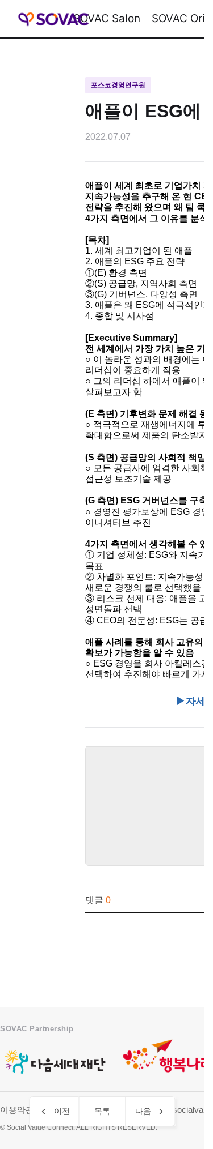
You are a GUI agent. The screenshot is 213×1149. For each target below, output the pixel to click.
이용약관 (17, 1109)
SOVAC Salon (106, 18)
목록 (102, 1111)
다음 (143, 1111)
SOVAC (53, 19)
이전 (62, 1111)
